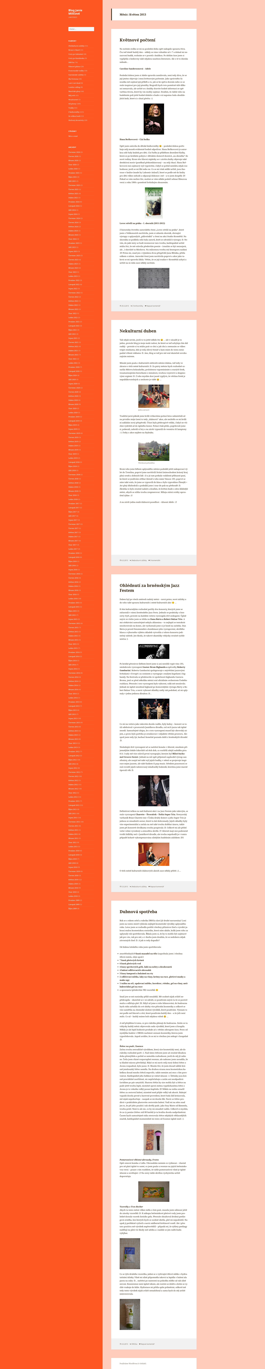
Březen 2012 (73, 789)
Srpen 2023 (72, 251)
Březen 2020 (73, 404)
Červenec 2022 (74, 293)
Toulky (71, 108)
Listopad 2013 (73, 706)
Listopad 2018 (73, 462)
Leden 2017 (73, 549)
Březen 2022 (73, 309)
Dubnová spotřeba (138, 911)
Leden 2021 (73, 363)
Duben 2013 (73, 735)
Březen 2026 (73, 160)
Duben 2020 (73, 400)
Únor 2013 (72, 743)
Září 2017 (72, 516)
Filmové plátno (74, 66)
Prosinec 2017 (73, 503)
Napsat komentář (153, 306)
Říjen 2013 (72, 710)
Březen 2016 (73, 590)
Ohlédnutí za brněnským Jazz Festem (149, 588)
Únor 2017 (72, 545)
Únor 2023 (72, 272)
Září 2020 (72, 379)
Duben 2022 (73, 305)
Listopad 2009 (73, 904)
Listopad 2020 (73, 371)
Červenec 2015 (74, 623)
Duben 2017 (73, 536)
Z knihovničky (73, 112)
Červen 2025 (73, 189)
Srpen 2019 (72, 429)
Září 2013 (72, 714)
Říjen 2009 (72, 908)
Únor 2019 (72, 454)
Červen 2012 (73, 776)
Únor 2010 (72, 892)
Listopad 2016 (73, 557)
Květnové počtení (137, 40)
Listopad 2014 (73, 656)
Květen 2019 (73, 441)
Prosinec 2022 (73, 280)
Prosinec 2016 (73, 553)
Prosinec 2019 (73, 417)
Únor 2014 (72, 694)
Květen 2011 (73, 830)
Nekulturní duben (138, 331)
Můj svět (71, 95)
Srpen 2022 (72, 288)
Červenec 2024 (74, 218)
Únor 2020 (72, 408)
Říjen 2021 (72, 330)
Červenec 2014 (74, 673)
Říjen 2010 (72, 859)
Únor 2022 (72, 313)
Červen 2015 (73, 627)
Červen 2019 (73, 437)
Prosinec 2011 (73, 801)
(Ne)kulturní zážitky (76, 46)
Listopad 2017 (73, 508)
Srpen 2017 (72, 520)
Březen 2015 (73, 640)
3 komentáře (155, 560)
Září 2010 (72, 863)
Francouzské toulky (76, 71)
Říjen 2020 (72, 375)
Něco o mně (73, 136)
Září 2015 (72, 615)
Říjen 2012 (72, 760)
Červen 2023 (73, 260)
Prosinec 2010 (73, 851)
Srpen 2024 (72, 214)
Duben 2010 (73, 884)
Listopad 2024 (73, 206)
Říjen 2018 (72, 466)
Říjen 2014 (72, 660)
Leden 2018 (73, 499)
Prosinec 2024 (73, 202)
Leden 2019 (73, 458)
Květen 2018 (73, 483)
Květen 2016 (73, 582)
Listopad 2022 (73, 284)
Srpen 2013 (72, 718)
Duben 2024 (73, 231)
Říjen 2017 (72, 512)
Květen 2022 (73, 301)
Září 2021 (72, 334)
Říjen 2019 (72, 425)
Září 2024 (72, 210)
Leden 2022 (73, 317)
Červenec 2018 (74, 474)
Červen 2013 (73, 727)
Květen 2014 (73, 681)
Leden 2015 (73, 648)
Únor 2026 (72, 164)
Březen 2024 (73, 235)
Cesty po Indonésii (75, 54)
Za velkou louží (74, 116)
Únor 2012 (72, 793)
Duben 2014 (73, 685)
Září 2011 (72, 813)
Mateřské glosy (74, 91)
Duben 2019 (73, 446)
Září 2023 (72, 247)
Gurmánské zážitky (76, 75)
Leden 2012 (73, 797)
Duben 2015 (73, 636)
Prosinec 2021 (73, 322)
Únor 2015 (72, 644)
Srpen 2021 (72, 338)
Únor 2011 (72, 842)
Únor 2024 (72, 239)
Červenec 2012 (74, 772)
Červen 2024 (73, 222)
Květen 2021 (73, 346)
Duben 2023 (73, 264)
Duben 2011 (73, 834)
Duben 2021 (73, 350)
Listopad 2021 (73, 326)
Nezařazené (73, 99)
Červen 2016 (73, 578)
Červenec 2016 (74, 574)
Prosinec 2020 (73, 367)
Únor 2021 (72, 359)
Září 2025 (72, 181)
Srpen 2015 (72, 619)
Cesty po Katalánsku (76, 58)
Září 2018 (72, 470)
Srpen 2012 (72, 768)
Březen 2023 (73, 268)
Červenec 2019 (74, 433)
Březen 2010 (73, 888)
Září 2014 (72, 665)
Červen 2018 (73, 479)
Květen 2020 (73, 396)
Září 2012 (72, 764)
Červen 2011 (73, 826)
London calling (74, 87)
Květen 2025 (73, 193)
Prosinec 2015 (73, 603)
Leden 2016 (73, 598)
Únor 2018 (72, 495)
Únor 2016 (72, 594)
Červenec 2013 (74, 722)
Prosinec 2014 (73, 652)
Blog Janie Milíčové (75, 11)
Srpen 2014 (72, 669)
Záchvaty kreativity (76, 120)
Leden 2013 (73, 747)
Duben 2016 (73, 586)
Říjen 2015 (72, 611)
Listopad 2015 (73, 607)
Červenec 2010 (74, 871)
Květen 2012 (73, 780)
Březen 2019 (73, 450)
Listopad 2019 (73, 421)
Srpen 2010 (72, 867)
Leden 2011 (73, 846)
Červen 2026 (73, 156)
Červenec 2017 (74, 524)
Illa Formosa (73, 79)
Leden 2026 (73, 169)
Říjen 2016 (72, 561)
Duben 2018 (73, 487)
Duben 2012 (73, 784)
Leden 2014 (73, 698)
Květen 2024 (73, 226)
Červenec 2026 (74, 152)
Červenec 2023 (74, 255)
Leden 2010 (73, 896)
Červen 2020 (73, 392)
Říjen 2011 (72, 809)
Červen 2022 (73, 297)
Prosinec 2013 (73, 702)
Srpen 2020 (72, 384)
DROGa (71, 62)
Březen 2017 (73, 541)
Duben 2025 (73, 198)
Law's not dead (74, 83)
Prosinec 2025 (73, 173)
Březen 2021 (73, 355)
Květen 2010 (73, 879)
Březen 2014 (73, 689)
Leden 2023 (73, 276)
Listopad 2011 (73, 805)
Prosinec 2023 (73, 243)
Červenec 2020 (74, 388)
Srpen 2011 (72, 818)
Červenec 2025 (74, 185)
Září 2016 (72, 565)
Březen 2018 (73, 491)
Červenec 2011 (74, 822)
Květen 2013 (73, 731)
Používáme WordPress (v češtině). (133, 1363)
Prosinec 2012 (73, 751)
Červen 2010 (73, 875)
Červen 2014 (73, 677)
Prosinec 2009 (73, 900)
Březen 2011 (73, 838)
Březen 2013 (73, 739)
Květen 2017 (73, 532)
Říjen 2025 (72, 177)
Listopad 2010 (73, 855)
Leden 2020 (73, 412)
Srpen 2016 (72, 570)
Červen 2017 (73, 528)
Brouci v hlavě (74, 50)
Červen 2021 (73, 342)
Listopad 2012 (73, 756)
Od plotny (72, 104)
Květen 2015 (73, 632)
